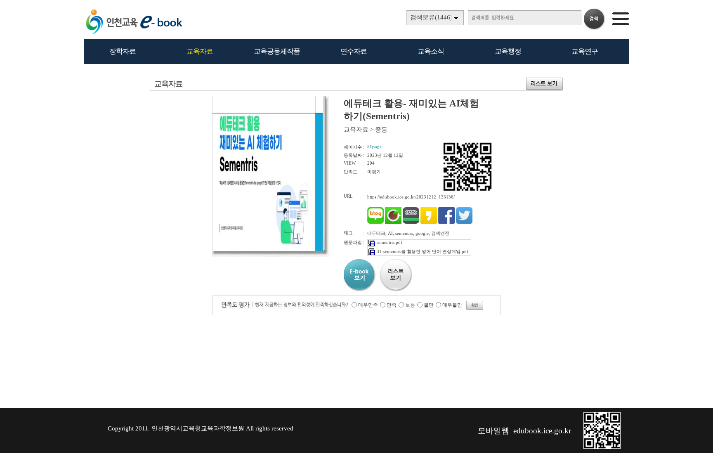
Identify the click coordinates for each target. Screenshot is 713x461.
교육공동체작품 (277, 51)
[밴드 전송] (411, 222)
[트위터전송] (464, 222)
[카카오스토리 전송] (428, 222)
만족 (392, 305)
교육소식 (431, 51)
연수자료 (353, 51)
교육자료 (200, 51)
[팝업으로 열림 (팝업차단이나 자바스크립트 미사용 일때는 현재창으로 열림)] (267, 250)
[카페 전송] (393, 222)
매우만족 (368, 305)
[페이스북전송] (446, 222)
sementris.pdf (389, 242)
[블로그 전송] (375, 222)
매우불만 (452, 305)
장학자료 (122, 51)
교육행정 (508, 51)
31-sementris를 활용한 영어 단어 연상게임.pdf (422, 251)
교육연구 (584, 51)
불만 (429, 305)
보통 (410, 305)
